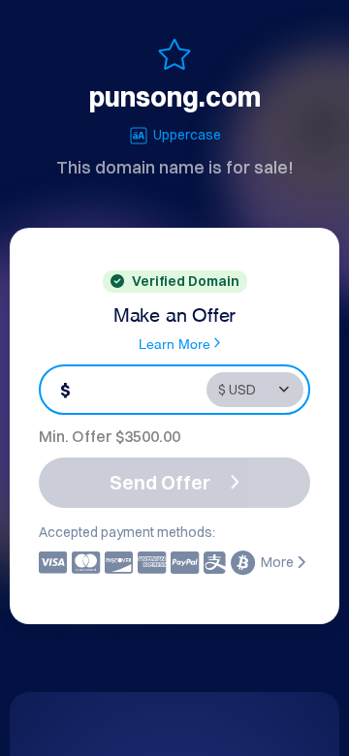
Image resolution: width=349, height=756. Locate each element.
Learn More (174, 342)
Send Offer (160, 482)
